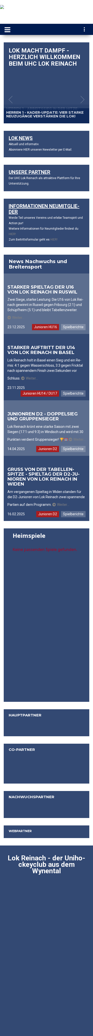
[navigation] (84, 30)
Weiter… (18, 318)
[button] (10, 99)
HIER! (12, 234)
